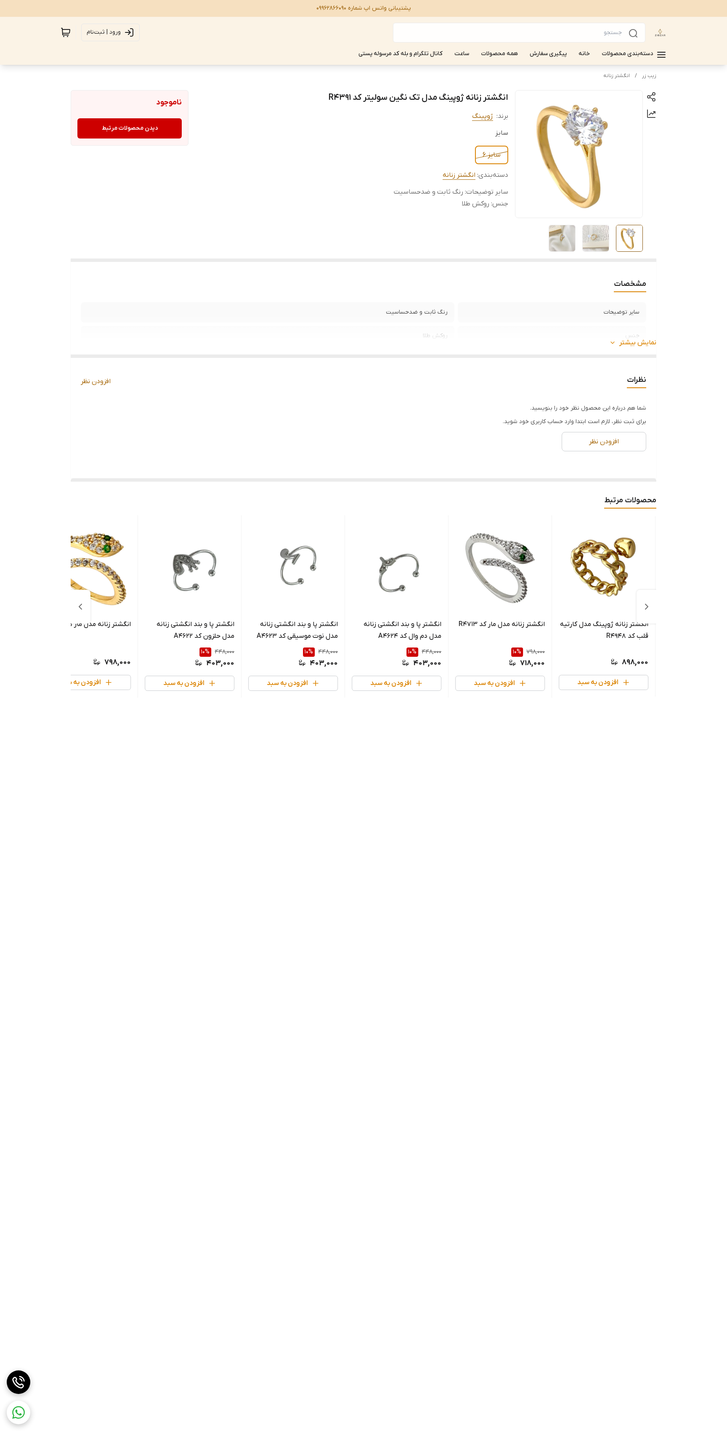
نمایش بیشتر (637, 342)
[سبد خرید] (66, 32)
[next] (80, 607)
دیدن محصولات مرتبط (130, 128)
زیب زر (649, 75)
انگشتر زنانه (616, 75)
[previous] (647, 607)
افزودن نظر (96, 381)
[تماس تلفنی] (18, 1382)
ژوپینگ (482, 116)
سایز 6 (492, 155)
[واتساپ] (18, 1412)
